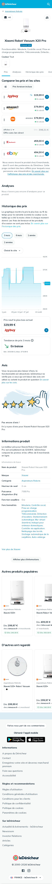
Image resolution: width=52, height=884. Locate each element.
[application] (26, 285)
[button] (7, 17)
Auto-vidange (38, 537)
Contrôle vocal (38, 505)
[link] (17, 606)
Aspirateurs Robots (13, 11)
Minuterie (26, 505)
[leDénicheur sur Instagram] (29, 870)
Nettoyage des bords (32, 531)
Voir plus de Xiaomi (11, 549)
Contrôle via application (33, 528)
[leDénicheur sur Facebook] (23, 870)
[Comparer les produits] (47, 18)
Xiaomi (25, 475)
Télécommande (29, 514)
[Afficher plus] (4, 97)
